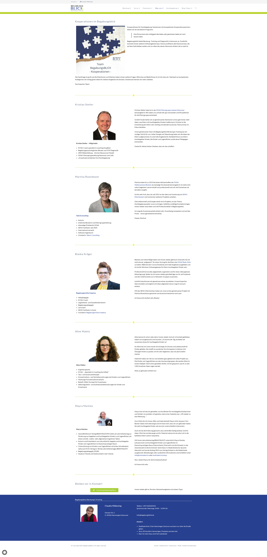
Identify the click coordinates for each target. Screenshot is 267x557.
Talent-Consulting (92, 235)
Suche (156, 545)
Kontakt (73, 1)
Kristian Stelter (84, 104)
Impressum (172, 545)
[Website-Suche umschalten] (196, 8)
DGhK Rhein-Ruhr (184, 262)
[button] (4, 552)
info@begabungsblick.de (145, 515)
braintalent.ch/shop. (160, 455)
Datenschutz (164, 545)
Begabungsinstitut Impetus (96, 312)
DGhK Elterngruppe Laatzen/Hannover (170, 110)
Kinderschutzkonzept (189, 545)
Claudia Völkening (87, 1)
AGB (179, 545)
